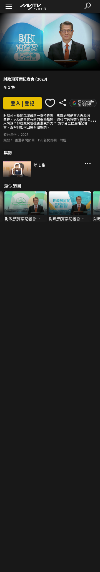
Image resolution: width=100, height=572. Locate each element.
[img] (33, 6)
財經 (63, 140)
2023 (25, 134)
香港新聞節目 (25, 140)
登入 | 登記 (22, 103)
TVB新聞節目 (47, 140)
